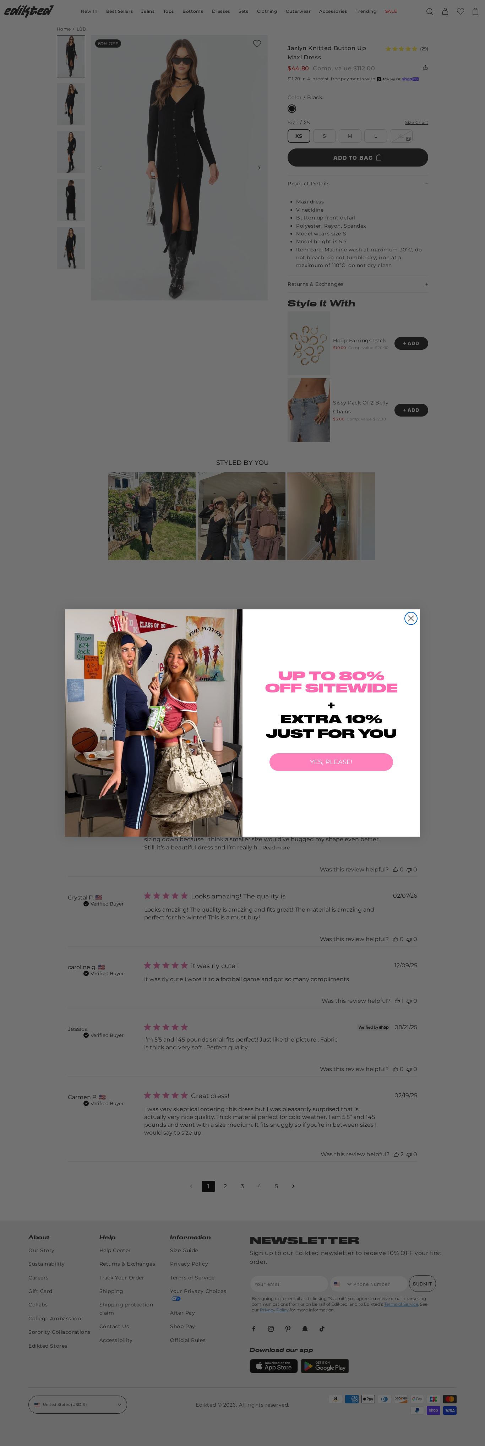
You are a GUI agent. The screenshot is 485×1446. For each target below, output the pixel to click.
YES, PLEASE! (331, 762)
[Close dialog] (411, 618)
